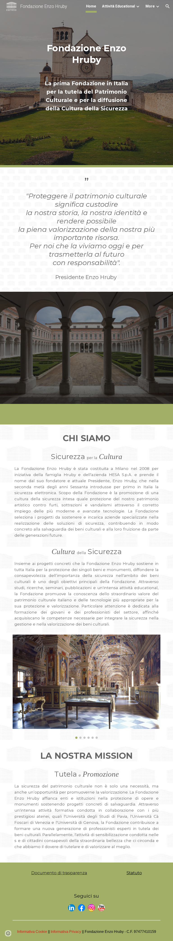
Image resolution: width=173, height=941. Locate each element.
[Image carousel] (86, 687)
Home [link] (91, 6)
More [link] (150, 6)
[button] (167, 6)
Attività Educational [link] (118, 6)
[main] (86, 48)
